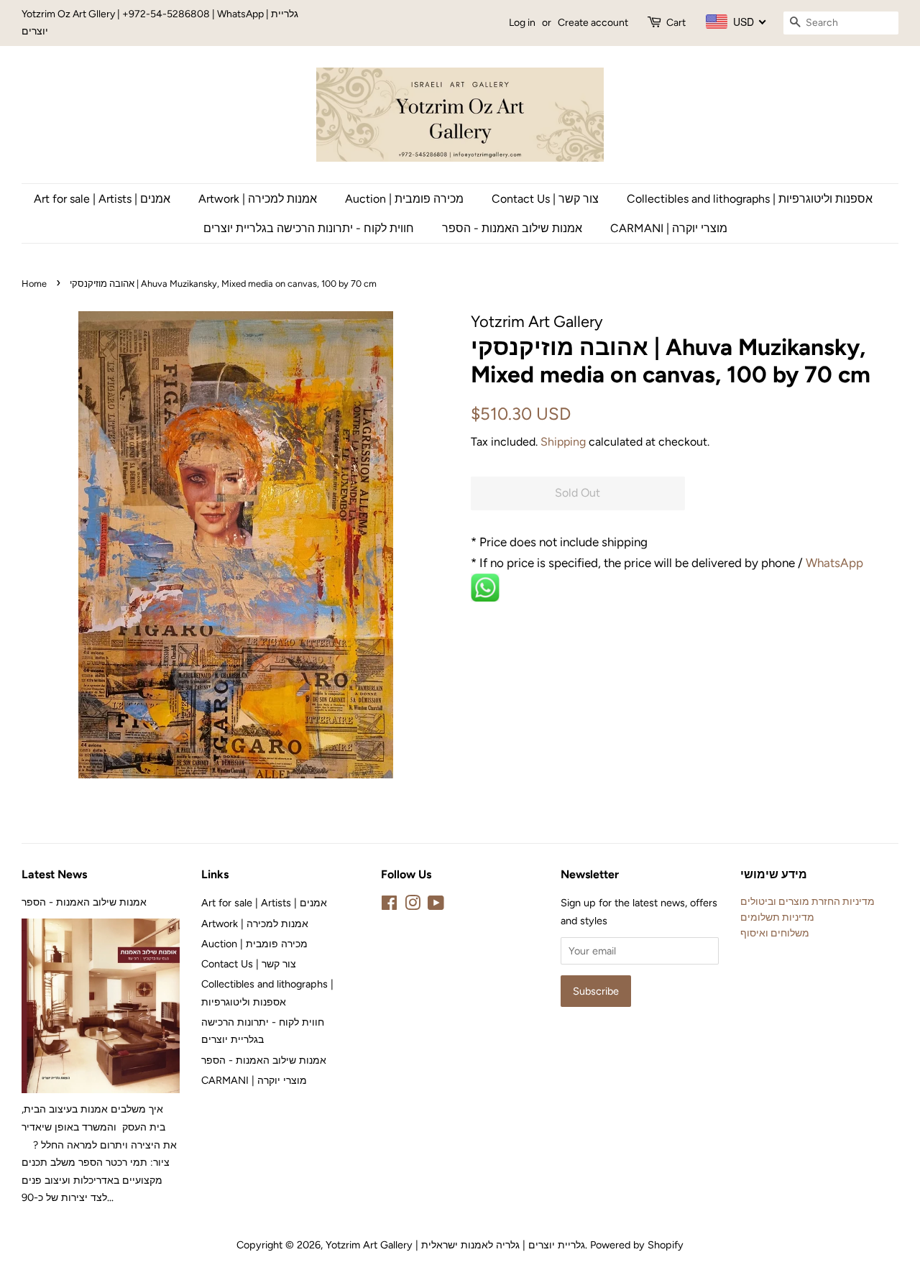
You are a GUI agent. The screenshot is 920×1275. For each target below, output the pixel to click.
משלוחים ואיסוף (774, 933)
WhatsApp (836, 563)
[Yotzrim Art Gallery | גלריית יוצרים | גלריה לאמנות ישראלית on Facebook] (389, 905)
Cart (676, 23)
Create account (593, 23)
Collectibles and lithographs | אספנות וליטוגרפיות (750, 199)
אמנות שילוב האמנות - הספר (512, 228)
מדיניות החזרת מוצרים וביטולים (807, 901)
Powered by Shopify (637, 1244)
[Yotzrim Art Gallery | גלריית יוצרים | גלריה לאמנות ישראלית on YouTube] (436, 905)
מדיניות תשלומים (777, 917)
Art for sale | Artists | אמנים (102, 199)
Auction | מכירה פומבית (404, 199)
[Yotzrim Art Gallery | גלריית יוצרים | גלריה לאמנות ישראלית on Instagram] (412, 905)
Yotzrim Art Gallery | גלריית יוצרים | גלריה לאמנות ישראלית (455, 1244)
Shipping (563, 441)
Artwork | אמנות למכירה (257, 199)
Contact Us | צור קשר (545, 199)
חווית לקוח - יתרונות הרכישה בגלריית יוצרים (308, 228)
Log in (522, 23)
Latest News (54, 874)
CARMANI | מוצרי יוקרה (668, 228)
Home (34, 283)
